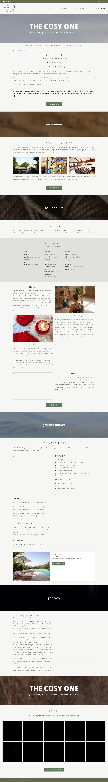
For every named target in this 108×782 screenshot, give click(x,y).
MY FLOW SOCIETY (100, 1)
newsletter (59, 45)
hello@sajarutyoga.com (19, 547)
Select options (58, 564)
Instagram (93, 780)
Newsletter (87, 780)
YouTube (15, 663)
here (21, 661)
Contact (82, 780)
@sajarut (22, 621)
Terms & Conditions (27, 535)
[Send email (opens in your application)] (10, 1)
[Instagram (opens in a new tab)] (6, 1)
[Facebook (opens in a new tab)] (4, 1)
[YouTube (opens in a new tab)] (8, 1)
